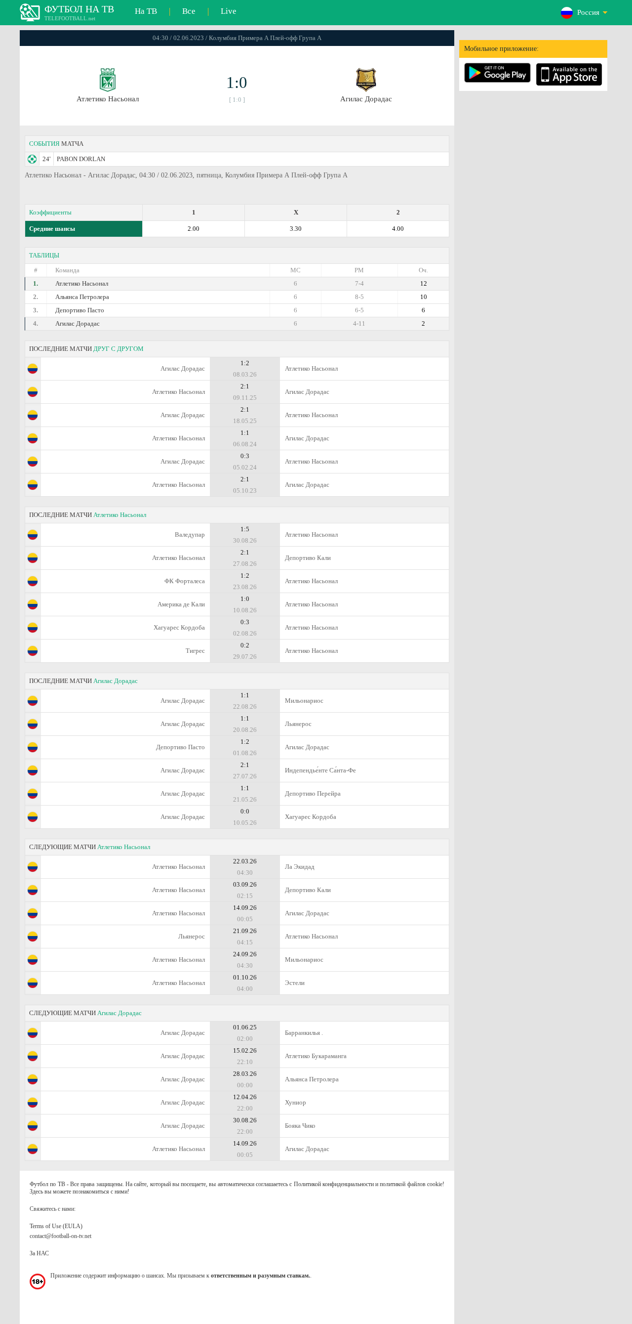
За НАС (39, 1253)
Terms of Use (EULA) (56, 1226)
